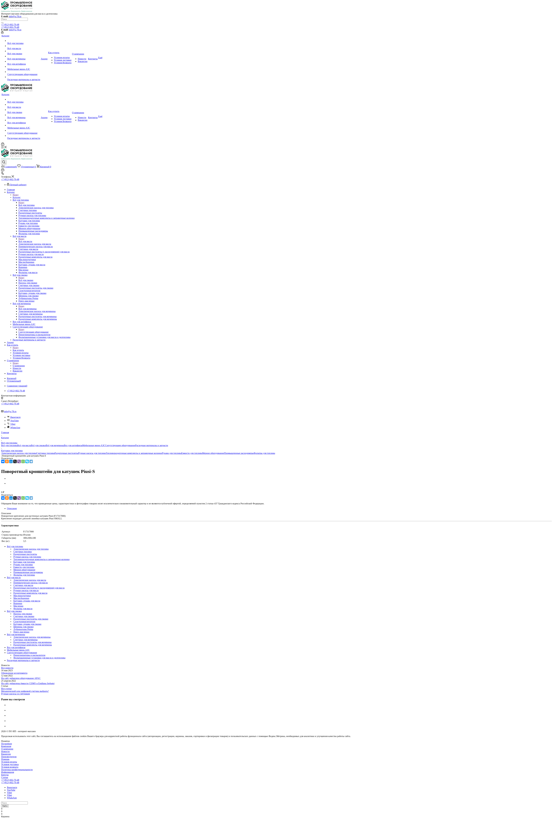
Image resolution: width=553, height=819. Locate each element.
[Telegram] (31, 461)
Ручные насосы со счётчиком (15, 694)
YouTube (14, 420)
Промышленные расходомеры (239, 453)
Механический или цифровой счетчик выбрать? (25, 691)
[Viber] (19, 461)
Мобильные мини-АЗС (93, 445)
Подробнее (6, 743)
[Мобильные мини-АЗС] (23, 66)
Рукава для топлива (171, 453)
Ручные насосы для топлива (92, 453)
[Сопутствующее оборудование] (23, 72)
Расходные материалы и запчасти (151, 445)
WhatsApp (15, 427)
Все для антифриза (73, 445)
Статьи (4, 777)
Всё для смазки (25, 280)
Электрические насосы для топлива (18, 453)
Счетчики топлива (45, 453)
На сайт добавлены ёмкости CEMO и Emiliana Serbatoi (27, 683)
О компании (19, 365)
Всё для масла (25, 241)
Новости (5, 751)
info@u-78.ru (15, 16)
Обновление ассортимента (14, 673)
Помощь (5, 759)
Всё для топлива (26, 205)
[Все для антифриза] (23, 61)
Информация (7, 772)
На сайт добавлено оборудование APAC (21, 678)
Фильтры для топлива (264, 453)
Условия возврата (9, 767)
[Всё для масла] (23, 46)
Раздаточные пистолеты (66, 453)
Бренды (5, 775)
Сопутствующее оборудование (33, 332)
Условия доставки (10, 764)
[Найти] (2, 22)
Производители (9, 756)
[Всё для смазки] (23, 51)
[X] (15, 461)
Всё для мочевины (27, 308)
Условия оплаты (9, 762)
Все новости (7, 668)
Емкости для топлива (191, 453)
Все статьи (6, 688)
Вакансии (6, 754)
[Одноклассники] (7, 461)
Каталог (17, 197)
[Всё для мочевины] (23, 56)
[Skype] (27, 461)
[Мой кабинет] (2, 33)
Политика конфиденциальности (17, 769)
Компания (6, 746)
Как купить (18, 350)
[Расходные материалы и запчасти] (23, 77)
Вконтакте (15, 417)
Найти (4, 806)
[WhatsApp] (23, 461)
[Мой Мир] (11, 461)
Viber (12, 424)
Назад (15, 195)
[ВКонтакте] (3, 461)
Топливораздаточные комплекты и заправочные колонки (134, 453)
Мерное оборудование (213, 453)
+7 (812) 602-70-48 (10, 24)
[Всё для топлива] (23, 40)
